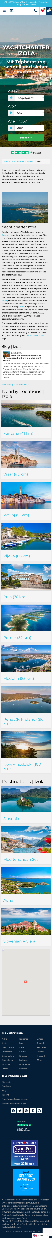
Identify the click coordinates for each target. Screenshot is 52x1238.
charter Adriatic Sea (35, 335)
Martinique (24, 1064)
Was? (13, 91)
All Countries (18, 161)
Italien (22, 1047)
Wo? (12, 106)
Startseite (6, 1082)
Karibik (22, 1051)
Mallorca (23, 1060)
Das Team (6, 1086)
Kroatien (23, 1056)
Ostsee (40, 1038)
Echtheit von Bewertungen (14, 1103)
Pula (22, 306)
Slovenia (31, 161)
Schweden (41, 1043)
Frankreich (7, 1051)
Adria (4, 1038)
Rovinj (5, 300)
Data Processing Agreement (15, 1099)
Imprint (5, 1094)
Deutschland (8, 1047)
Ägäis (4, 1043)
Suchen (25, 137)
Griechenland (8, 1056)
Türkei (39, 1060)
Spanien (40, 1051)
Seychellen (41, 1047)
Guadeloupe (7, 1060)
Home (7, 161)
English (41, 1235)
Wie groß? (17, 121)
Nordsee (23, 1068)
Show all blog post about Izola (15, 384)
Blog (4, 1090)
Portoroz (6, 235)
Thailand (41, 1056)
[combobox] (40, 1235)
